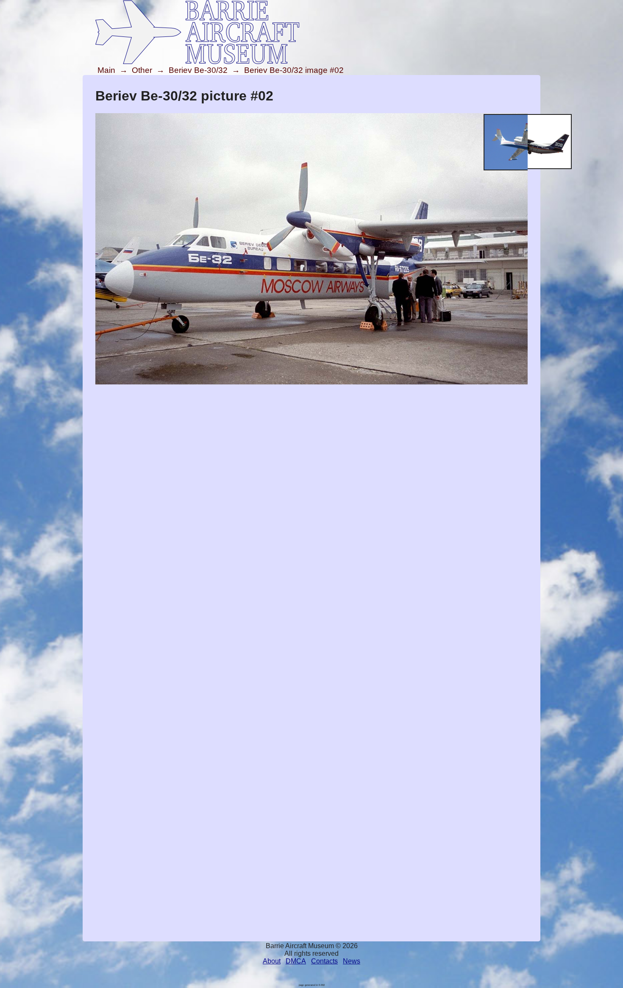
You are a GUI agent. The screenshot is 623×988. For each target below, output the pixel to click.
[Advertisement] (311, 445)
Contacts (324, 961)
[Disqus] (311, 611)
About (272, 961)
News (351, 961)
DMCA (296, 961)
